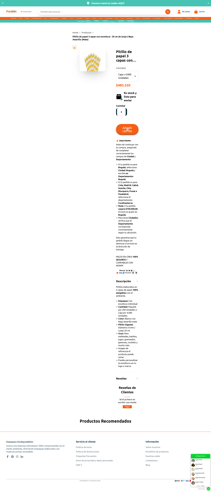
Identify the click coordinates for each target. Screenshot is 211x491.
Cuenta (183, 11)
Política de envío (84, 447)
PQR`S (79, 465)
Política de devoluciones (87, 451)
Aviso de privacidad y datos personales (94, 460)
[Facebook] (7, 456)
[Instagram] (17, 456)
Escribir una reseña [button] (127, 407)
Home (75, 32)
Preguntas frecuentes (86, 456)
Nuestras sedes (153, 456)
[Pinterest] (12, 456)
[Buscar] (167, 11)
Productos (86, 32)
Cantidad (120, 106)
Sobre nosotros (153, 447)
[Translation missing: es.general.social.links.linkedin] (22, 456)
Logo (11, 11)
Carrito (199, 11)
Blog (148, 465)
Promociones (27, 11)
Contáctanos (152, 460)
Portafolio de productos (157, 451)
